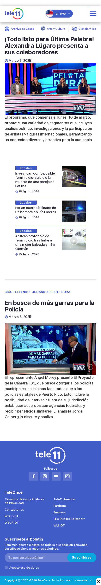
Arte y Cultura (56, 28)
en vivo (60, 13)
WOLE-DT (12, 516)
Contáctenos (14, 509)
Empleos (60, 512)
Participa (60, 506)
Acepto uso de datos (24, 567)
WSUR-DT (12, 522)
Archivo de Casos (22, 28)
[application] (50, 89)
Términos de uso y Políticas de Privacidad (24, 501)
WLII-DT (59, 525)
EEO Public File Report (69, 519)
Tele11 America (64, 499)
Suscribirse (82, 557)
